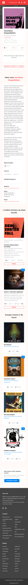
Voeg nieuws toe (7, 528)
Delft (4, 561)
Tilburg (16, 563)
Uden (16, 566)
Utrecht (17, 568)
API (15, 531)
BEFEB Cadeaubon (19, 534)
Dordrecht (5, 571)
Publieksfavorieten (7, 535)
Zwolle (16, 571)
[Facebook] (3, 508)
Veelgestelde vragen (20, 529)
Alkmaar (5, 546)
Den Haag (5, 566)
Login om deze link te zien (11, 188)
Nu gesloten (7, 37)
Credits (16, 519)
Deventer (5, 568)
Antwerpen (5, 551)
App (16, 527)
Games (4, 523)
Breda (4, 553)
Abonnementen (19, 517)
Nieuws (4, 525)
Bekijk (14, 263)
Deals (16, 524)
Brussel (4, 556)
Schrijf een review (11, 480)
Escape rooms (13, 2)
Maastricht (17, 556)
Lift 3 (17, 583)
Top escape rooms (7, 530)
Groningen (17, 553)
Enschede (17, 549)
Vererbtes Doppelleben (10, 42)
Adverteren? (18, 522)
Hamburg (11, 194)
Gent (16, 551)
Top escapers (6, 538)
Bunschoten (6, 558)
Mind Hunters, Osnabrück (11, 346)
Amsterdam (6, 549)
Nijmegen (17, 558)
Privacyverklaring (19, 536)
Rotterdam (17, 561)
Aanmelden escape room (7, 520)
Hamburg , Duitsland (10, 35)
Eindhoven (17, 546)
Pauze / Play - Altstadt (10, 40)
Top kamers (5, 533)
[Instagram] (5, 508)
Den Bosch (5, 563)
